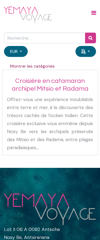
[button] (85, 51)
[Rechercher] (90, 38)
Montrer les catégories (32, 66)
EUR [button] (14, 51)
